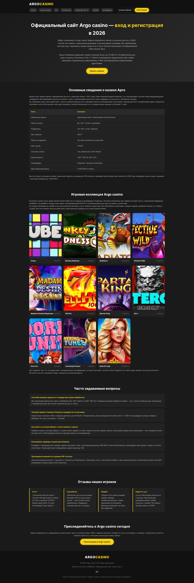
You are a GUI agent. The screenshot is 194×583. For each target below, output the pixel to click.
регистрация (142, 10)
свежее (95, 10)
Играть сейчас (97, 71)
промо (33, 10)
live (56, 10)
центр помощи (45, 10)
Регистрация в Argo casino (97, 542)
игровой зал (66, 10)
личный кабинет (125, 10)
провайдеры (107, 10)
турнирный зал (81, 10)
